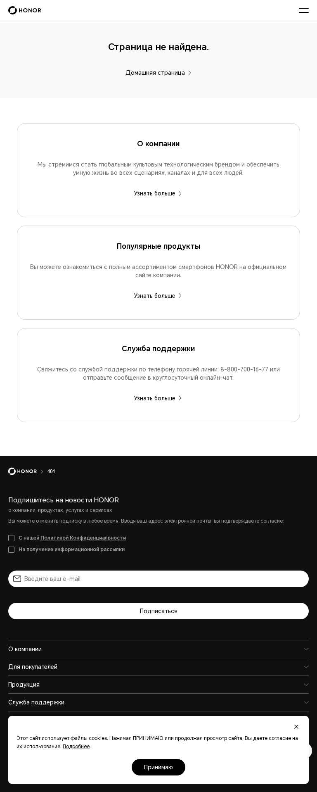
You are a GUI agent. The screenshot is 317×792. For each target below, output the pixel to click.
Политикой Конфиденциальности (83, 538)
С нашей (72, 538)
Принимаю (158, 767)
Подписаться (158, 611)
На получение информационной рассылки (72, 549)
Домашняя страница (155, 72)
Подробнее (76, 746)
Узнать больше (154, 193)
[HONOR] (27, 471)
